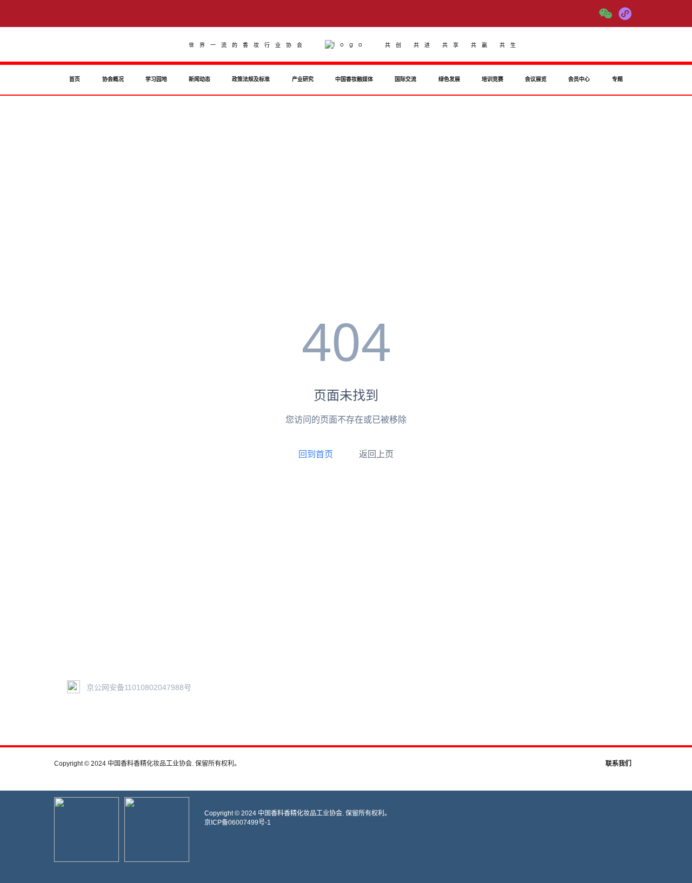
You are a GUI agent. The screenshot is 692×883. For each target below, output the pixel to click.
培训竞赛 (492, 79)
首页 (74, 79)
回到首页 (315, 454)
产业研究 (303, 79)
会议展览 (536, 79)
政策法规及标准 (251, 79)
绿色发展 (449, 79)
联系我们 (618, 763)
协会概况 (113, 79)
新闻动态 (199, 79)
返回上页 (376, 454)
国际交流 (405, 79)
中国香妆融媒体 (354, 79)
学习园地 (156, 79)
